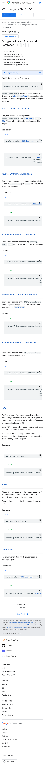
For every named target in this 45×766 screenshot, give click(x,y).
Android (4, 684)
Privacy (10, 756)
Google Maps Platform (24, 22)
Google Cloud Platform (9, 740)
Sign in (39, 3)
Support (4, 711)
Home (4, 22)
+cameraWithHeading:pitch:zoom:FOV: (21, 342)
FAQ (3, 668)
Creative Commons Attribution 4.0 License (21, 623)
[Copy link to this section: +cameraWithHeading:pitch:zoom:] (37, 234)
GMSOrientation (27, 141)
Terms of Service (8, 715)
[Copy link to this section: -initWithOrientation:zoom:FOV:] (35, 108)
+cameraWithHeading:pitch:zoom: (18, 234)
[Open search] (34, 2)
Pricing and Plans (8, 704)
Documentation (9, 25)
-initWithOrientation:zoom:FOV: (17, 108)
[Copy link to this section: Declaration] (13, 130)
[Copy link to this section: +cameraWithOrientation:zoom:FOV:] (40, 295)
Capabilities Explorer (9, 671)
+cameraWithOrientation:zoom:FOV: (20, 294)
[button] (22, 73)
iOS (3, 9)
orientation (29, 118)
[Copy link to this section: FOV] (8, 408)
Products (11, 22)
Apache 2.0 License (28, 625)
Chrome (4, 733)
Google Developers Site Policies (17, 627)
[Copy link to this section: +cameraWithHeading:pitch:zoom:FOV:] (4, 345)
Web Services (6, 695)
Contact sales (25, 15)
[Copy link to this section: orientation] (14, 550)
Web (3, 691)
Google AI (5, 743)
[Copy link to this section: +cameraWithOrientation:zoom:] (35, 174)
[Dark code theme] (41, 84)
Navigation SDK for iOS (20, 9)
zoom (37, 118)
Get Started (8, 15)
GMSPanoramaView (20, 96)
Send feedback (10, 36)
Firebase (5, 736)
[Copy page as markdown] (24, 45)
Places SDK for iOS (8, 675)
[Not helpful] (18, 31)
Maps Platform (25, 2)
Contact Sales (6, 708)
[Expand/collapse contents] (13, 51)
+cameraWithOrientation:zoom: (17, 174)
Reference (8, 27)
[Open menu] (3, 2)
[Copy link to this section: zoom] (9, 485)
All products (6, 747)
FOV (3, 121)
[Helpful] (15, 31)
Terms (4, 756)
